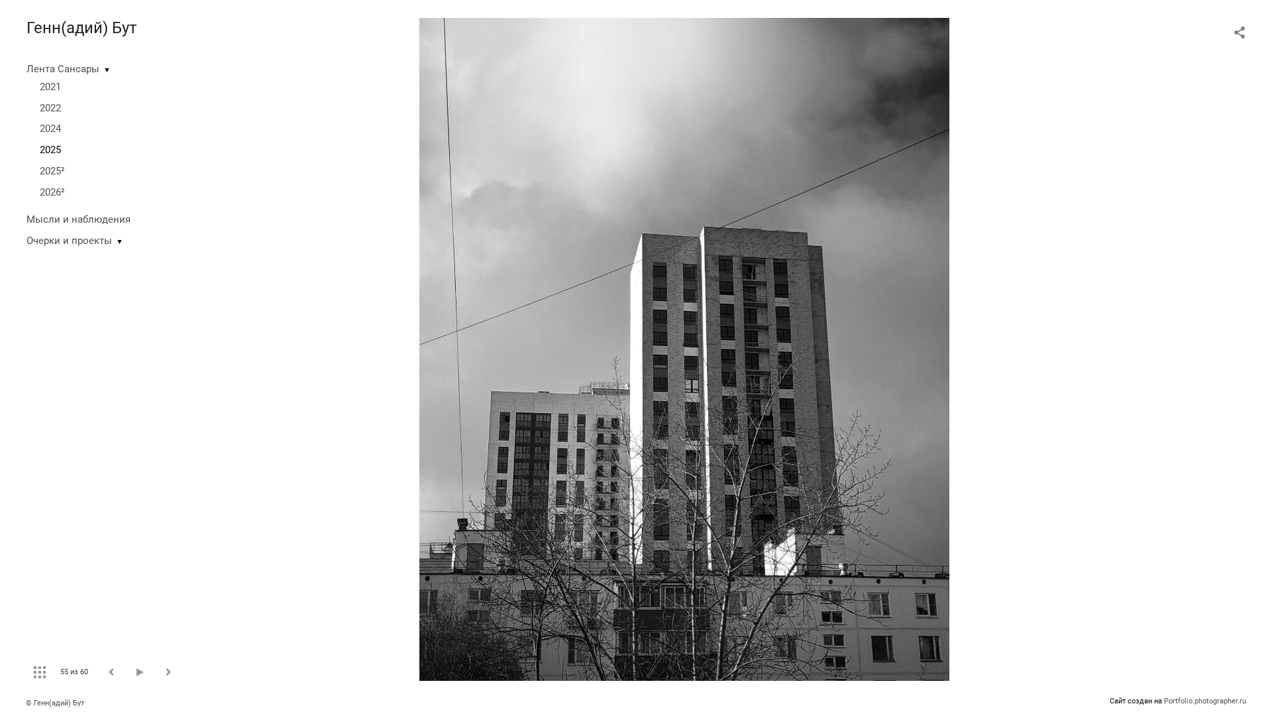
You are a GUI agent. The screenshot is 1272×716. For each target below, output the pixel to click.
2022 (50, 108)
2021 (50, 87)
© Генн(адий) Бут (55, 703)
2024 (50, 129)
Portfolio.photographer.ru (1205, 701)
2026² (52, 192)
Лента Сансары (62, 69)
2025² (52, 171)
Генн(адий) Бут (81, 28)
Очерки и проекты (69, 241)
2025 (50, 150)
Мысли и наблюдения (78, 219)
